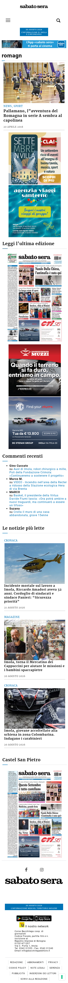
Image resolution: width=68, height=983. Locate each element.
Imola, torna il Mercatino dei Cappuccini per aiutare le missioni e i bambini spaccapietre (34, 666)
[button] (53, 19)
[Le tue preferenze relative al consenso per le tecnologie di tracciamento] (62, 977)
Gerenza (55, 968)
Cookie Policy (18, 968)
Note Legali (38, 968)
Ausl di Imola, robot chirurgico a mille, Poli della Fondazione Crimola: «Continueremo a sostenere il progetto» (38, 472)
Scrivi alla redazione (34, 979)
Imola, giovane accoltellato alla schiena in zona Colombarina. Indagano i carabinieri (31, 734)
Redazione (17, 962)
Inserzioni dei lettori (42, 973)
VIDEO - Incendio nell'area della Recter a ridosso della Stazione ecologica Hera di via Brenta (38, 485)
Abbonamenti (35, 962)
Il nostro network (36, 926)
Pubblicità (19, 973)
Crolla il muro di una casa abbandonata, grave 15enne (29, 513)
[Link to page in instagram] (41, 869)
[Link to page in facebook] (26, 869)
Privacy (53, 962)
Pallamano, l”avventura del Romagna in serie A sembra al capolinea (32, 116)
